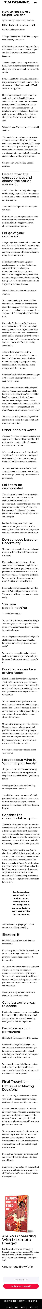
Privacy (24, 1307)
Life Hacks (30, 20)
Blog (16, 1307)
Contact (33, 1307)
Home (9, 1307)
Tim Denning (9, 20)
